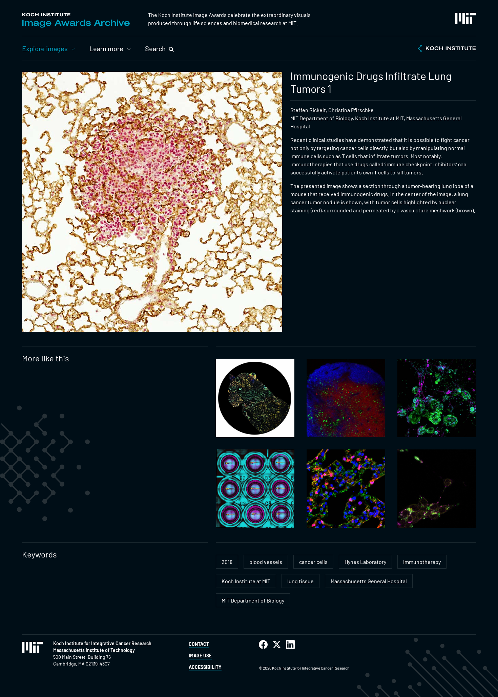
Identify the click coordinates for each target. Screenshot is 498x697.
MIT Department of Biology (253, 600)
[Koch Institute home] (447, 49)
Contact (199, 644)
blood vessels (265, 561)
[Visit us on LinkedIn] (290, 644)
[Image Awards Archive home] (76, 20)
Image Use (200, 655)
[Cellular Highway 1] (436, 488)
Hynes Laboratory (365, 561)
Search (155, 48)
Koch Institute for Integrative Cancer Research (102, 643)
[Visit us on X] (276, 644)
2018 (227, 561)
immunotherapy (422, 561)
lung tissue (300, 581)
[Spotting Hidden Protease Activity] (255, 398)
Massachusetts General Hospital (369, 581)
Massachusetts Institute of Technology (94, 650)
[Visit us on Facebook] (263, 644)
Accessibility (205, 667)
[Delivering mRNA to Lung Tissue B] (346, 488)
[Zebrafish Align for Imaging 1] (255, 488)
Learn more (106, 48)
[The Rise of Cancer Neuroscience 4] (436, 398)
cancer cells (313, 561)
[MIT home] (465, 18)
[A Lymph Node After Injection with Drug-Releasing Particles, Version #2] (346, 398)
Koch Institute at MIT (246, 581)
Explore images (45, 48)
